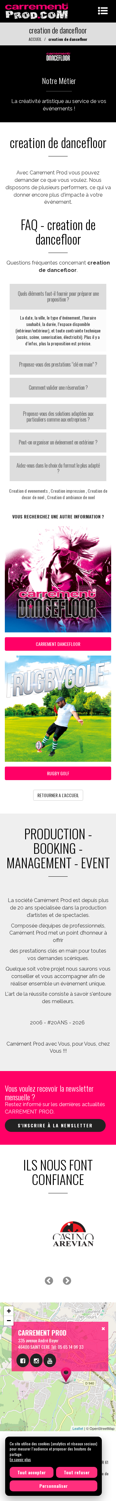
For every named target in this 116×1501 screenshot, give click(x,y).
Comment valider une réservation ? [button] (58, 387)
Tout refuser (77, 1472)
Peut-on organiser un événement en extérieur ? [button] (58, 442)
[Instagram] (36, 1360)
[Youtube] (50, 1360)
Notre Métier (59, 80)
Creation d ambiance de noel (71, 497)
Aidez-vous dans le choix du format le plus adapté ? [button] (58, 468)
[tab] (58, 296)
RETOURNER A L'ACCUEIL (58, 795)
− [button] (9, 1321)
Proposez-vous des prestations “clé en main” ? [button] (58, 364)
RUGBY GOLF (58, 773)
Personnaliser (53, 1485)
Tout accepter (31, 1472)
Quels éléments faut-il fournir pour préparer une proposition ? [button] (58, 296)
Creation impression (68, 490)
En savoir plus (20, 1459)
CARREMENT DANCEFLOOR (58, 643)
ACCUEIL (35, 39)
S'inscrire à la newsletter (55, 1125)
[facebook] (22, 1360)
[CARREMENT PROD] (37, 10)
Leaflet (77, 1428)
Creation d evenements (28, 490)
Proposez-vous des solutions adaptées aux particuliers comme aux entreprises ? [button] (58, 416)
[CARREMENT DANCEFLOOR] (58, 55)
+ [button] (9, 1311)
